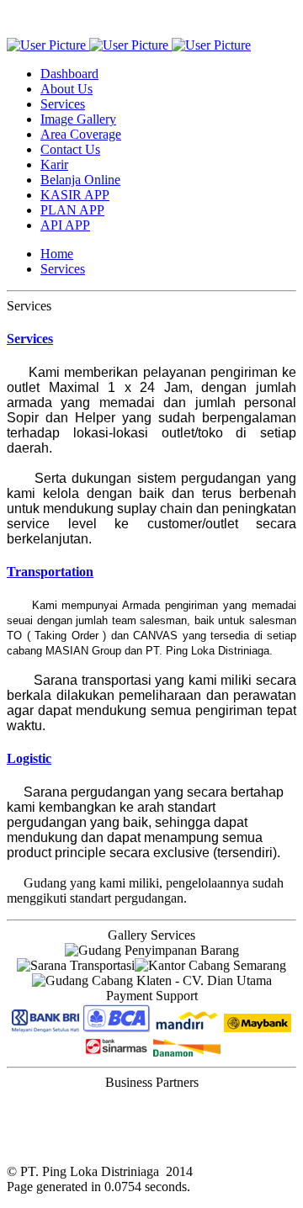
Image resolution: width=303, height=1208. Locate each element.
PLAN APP (72, 210)
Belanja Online (80, 179)
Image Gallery (78, 119)
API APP (65, 225)
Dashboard (69, 73)
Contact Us (70, 149)
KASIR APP (74, 195)
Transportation (50, 571)
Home (56, 253)
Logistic (29, 758)
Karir (54, 164)
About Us (66, 89)
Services (62, 104)
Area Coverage (80, 134)
